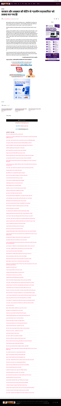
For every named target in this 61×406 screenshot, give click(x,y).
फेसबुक (24, 401)
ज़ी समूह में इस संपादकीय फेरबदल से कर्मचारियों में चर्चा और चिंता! (15, 190)
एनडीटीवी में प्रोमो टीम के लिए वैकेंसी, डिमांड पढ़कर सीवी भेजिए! (14, 277)
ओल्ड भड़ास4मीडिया (41, 401)
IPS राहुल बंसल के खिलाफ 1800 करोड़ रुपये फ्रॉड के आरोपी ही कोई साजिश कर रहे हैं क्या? (19, 142)
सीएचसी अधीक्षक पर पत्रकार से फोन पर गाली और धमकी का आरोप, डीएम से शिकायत (17, 261)
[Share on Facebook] (54, 19)
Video (19, 401)
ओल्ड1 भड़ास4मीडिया (45, 401)
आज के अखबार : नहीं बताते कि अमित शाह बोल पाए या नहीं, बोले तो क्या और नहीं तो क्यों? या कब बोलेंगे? (20, 282)
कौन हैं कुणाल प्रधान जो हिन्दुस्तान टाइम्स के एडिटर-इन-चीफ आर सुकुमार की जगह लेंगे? (18, 237)
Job (18, 3)
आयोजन (34, 3)
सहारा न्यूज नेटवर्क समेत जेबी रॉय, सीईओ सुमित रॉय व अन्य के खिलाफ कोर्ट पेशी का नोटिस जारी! (19, 195)
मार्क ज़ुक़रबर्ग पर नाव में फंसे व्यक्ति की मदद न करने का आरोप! (14, 310)
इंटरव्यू (29, 3)
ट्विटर (26, 401)
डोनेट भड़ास (28, 401)
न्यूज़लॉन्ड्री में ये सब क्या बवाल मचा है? (11, 267)
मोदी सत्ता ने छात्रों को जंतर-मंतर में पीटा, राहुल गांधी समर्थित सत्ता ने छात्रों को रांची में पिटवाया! (19, 340)
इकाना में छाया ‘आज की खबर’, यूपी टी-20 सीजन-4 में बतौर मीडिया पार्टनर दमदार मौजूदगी (18, 203)
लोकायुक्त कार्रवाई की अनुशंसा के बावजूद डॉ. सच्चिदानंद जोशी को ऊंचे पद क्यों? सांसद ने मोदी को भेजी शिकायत (21, 231)
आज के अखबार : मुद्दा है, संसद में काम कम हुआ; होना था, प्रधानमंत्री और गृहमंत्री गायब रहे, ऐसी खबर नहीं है (20, 218)
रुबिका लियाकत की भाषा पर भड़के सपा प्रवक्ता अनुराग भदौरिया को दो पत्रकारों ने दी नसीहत (18, 258)
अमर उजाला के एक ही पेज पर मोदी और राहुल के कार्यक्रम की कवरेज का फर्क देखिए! (17, 390)
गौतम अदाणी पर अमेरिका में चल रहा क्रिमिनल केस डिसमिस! (14, 335)
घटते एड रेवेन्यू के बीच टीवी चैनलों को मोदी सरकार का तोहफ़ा (14, 177)
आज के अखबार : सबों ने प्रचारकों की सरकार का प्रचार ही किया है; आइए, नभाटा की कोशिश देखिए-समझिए (20, 140)
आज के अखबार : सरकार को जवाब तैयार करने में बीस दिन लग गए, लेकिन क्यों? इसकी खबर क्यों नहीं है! (20, 302)
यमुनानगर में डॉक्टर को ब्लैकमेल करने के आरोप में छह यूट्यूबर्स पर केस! (15, 357)
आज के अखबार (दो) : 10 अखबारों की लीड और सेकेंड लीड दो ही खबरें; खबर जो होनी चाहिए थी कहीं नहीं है (20, 300)
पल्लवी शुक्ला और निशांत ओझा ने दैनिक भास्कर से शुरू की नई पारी (15, 272)
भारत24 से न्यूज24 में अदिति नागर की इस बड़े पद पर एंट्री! (14, 269)
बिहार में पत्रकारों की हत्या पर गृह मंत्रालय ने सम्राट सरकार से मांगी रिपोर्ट (16, 150)
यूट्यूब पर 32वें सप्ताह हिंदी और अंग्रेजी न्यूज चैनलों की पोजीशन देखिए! (15, 354)
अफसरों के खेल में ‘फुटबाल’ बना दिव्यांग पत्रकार (12, 333)
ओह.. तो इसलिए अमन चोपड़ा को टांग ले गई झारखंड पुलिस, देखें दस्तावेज (15, 352)
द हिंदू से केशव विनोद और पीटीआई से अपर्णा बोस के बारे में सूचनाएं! (15, 226)
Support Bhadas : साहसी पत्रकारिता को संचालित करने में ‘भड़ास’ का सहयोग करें (18, 59)
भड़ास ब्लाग (21, 401)
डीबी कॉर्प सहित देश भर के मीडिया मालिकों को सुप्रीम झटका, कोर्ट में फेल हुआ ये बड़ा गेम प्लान (18, 253)
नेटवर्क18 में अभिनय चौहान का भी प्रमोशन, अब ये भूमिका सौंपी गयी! (15, 320)
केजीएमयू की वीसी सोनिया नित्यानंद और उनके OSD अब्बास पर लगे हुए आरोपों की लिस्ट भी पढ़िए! (19, 213)
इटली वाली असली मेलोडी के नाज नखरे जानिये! (12, 208)
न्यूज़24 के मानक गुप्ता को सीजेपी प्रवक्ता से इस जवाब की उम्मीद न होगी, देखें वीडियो (17, 364)
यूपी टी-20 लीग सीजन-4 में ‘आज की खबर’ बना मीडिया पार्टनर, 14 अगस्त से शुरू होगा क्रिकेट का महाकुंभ (20, 292)
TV (20, 3)
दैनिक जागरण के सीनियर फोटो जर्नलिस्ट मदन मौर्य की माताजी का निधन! (16, 338)
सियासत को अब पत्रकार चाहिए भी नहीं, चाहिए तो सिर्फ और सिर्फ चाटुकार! (16, 313)
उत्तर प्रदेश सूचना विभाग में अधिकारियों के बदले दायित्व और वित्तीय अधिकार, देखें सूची (17, 210)
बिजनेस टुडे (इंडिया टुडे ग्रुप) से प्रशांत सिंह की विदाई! (13, 185)
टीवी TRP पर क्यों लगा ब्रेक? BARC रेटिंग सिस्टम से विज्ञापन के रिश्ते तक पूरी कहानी (17, 328)
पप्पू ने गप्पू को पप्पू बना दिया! (10, 305)
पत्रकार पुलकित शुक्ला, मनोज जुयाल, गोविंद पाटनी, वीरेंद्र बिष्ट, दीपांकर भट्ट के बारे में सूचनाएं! (19, 198)
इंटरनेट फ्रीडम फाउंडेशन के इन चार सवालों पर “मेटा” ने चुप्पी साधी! (15, 372)
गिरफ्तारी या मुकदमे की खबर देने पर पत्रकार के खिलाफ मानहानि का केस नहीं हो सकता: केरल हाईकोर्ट (20, 155)
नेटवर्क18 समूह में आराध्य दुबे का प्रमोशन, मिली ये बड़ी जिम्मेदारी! (15, 343)
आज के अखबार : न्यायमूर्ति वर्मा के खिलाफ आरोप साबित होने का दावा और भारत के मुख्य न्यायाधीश (19, 248)
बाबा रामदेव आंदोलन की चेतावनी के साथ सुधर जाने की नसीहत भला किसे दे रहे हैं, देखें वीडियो (18, 158)
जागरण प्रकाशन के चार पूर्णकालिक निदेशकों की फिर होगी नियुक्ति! (15, 180)
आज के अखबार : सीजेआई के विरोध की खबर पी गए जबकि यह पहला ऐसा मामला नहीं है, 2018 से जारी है (20, 359)
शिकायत (31, 401)
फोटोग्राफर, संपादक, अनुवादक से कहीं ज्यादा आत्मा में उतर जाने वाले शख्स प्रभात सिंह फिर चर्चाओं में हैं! (20, 387)
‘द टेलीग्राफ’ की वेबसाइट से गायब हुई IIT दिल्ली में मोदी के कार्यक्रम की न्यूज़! (16, 385)
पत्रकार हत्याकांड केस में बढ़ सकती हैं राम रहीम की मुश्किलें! (14, 251)
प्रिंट (23, 3)
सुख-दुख (26, 3)
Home (12, 3)
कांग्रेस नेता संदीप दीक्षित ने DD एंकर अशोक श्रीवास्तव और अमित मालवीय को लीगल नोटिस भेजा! (19, 145)
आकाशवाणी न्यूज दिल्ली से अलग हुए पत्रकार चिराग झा (13, 377)
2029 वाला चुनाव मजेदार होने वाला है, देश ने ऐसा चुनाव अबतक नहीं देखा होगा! (16, 323)
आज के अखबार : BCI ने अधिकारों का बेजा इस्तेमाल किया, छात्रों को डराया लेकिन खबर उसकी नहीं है (20, 167)
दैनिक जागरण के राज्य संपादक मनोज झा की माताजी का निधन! (14, 228)
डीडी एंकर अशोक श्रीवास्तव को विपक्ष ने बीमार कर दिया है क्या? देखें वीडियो (16, 256)
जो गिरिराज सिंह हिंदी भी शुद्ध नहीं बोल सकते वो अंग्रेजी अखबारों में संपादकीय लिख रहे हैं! (18, 315)
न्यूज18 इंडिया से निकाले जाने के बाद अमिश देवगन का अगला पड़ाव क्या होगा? (16, 239)
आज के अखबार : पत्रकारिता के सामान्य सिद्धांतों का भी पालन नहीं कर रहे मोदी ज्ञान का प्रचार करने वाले (20, 392)
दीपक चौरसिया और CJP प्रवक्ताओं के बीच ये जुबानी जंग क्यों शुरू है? (15, 172)
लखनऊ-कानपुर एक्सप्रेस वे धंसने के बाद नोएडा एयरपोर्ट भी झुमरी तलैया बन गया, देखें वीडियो (18, 297)
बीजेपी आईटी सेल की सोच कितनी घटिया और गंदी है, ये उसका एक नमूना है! (16, 200)
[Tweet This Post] (56, 19)
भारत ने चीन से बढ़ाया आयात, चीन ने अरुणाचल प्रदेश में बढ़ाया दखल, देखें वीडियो (17, 382)
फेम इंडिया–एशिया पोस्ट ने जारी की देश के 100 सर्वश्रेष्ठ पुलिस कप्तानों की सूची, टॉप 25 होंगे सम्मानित (20, 285)
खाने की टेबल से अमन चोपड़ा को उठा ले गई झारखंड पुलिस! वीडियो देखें (15, 362)
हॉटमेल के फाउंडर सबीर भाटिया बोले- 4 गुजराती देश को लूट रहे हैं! (15, 325)
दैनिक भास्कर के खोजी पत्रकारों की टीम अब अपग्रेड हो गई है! (14, 134)
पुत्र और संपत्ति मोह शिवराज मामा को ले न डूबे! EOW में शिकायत (15, 318)
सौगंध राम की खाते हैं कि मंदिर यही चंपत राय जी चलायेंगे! (13, 367)
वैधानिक (33, 401)
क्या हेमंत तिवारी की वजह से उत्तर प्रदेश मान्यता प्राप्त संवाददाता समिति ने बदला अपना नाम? (18, 287)
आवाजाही (15, 3)
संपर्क (35, 401)
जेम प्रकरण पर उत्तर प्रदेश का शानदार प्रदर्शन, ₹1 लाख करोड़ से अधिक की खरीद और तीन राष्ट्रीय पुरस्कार (21, 290)
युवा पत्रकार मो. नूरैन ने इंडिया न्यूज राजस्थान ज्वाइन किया (14, 193)
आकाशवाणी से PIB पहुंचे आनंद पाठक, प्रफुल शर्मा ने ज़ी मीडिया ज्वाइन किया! (16, 369)
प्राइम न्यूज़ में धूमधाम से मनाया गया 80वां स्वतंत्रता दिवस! (14, 170)
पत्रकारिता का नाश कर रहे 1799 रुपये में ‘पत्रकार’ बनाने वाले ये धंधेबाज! (16, 188)
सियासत (38, 3)
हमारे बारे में (37, 401)
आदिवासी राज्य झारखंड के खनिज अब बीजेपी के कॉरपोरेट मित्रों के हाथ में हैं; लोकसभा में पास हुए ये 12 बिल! (20, 221)
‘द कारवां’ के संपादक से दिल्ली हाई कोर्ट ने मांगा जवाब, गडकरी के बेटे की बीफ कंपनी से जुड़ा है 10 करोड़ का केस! (21, 295)
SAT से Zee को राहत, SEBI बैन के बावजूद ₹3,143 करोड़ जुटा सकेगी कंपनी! (16, 175)
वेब (31, 3)
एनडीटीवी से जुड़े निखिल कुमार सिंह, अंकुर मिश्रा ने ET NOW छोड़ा (15, 147)
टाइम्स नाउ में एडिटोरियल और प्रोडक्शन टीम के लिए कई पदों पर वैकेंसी (15, 223)
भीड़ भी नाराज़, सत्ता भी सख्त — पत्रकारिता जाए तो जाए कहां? (14, 330)
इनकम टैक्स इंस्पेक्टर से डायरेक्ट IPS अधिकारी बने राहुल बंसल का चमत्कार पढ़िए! (17, 205)
